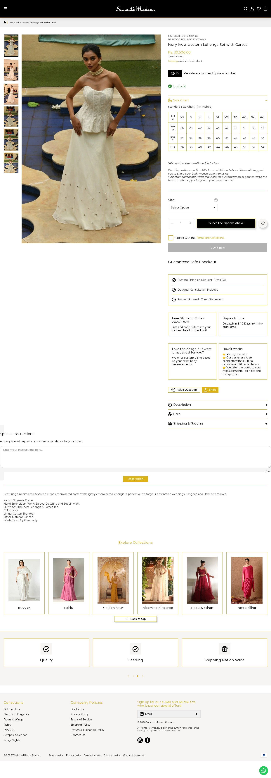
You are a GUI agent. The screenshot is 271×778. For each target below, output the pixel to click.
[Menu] (5, 9)
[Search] (245, 9)
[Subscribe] (196, 714)
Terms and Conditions (169, 730)
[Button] (216, 200)
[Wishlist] (259, 9)
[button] (265, 9)
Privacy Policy (144, 730)
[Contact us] (263, 770)
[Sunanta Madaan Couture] (135, 9)
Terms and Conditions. (210, 237)
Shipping (173, 61)
